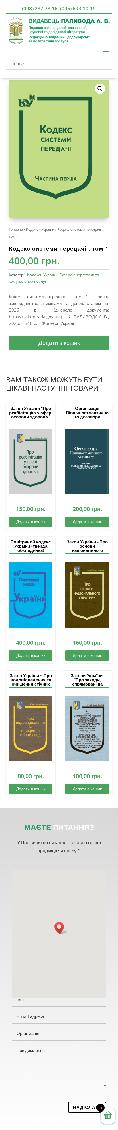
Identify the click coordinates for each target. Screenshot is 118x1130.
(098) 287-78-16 (40, 8)
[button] (100, 89)
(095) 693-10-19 (78, 8)
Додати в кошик (59, 343)
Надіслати (87, 1107)
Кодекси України (40, 229)
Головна (16, 229)
